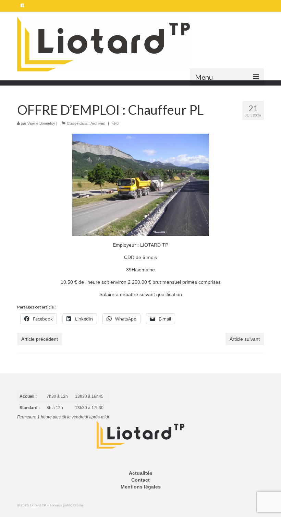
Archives (97, 123)
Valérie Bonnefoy (41, 123)
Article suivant (245, 339)
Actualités (140, 473)
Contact (140, 480)
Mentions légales (141, 487)
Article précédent (39, 339)
